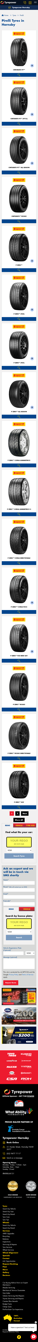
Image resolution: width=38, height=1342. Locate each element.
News (5, 1269)
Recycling (6, 1236)
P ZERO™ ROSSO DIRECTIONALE (19, 753)
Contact (6, 1258)
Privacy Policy (13, 975)
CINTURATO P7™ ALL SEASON (19, 167)
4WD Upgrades (8, 1233)
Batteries (6, 1239)
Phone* (15, 887)
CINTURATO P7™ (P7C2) (19, 119)
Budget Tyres (7, 1304)
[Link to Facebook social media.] (19, 1337)
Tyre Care (6, 1217)
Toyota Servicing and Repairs (13, 1298)
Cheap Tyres (7, 1307)
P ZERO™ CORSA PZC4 (19, 607)
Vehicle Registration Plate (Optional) (12, 949)
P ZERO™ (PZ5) (19, 363)
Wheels (6, 1222)
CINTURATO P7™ (19, 70)
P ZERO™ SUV (19, 802)
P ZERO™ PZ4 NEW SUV (19, 656)
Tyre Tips (6, 1220)
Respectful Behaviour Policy (11, 1332)
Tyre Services (7, 1247)
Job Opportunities (9, 1261)
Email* (5, 894)
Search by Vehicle (9, 1209)
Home (6, 15)
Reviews (6, 1275)
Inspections (6, 1242)
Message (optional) (10, 957)
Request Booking (10, 1264)
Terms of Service (27, 975)
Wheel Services (8, 1250)
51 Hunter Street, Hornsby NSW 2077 (20, 1148)
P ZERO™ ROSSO (19, 704)
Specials (6, 1255)
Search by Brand (9, 1214)
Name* (6, 880)
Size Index (6, 1293)
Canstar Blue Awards (10, 1301)
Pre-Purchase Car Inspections (13, 1309)
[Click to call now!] (25, 2)
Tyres (5, 1206)
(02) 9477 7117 (14, 1153)
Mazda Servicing (9, 1288)
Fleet (5, 1267)
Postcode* (7, 901)
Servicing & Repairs (10, 1244)
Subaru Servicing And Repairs (13, 1296)
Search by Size (8, 1211)
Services (6, 1231)
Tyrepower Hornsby (21, 7)
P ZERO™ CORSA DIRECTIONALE (19, 558)
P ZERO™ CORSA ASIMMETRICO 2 (19, 509)
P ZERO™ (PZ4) (19, 314)
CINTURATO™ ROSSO (19, 216)
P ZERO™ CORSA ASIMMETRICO (19, 460)
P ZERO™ (19, 265)
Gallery (6, 1272)
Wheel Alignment (10, 1253)
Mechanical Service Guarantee (14, 1290)
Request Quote (10, 983)
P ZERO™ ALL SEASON (19, 412)
